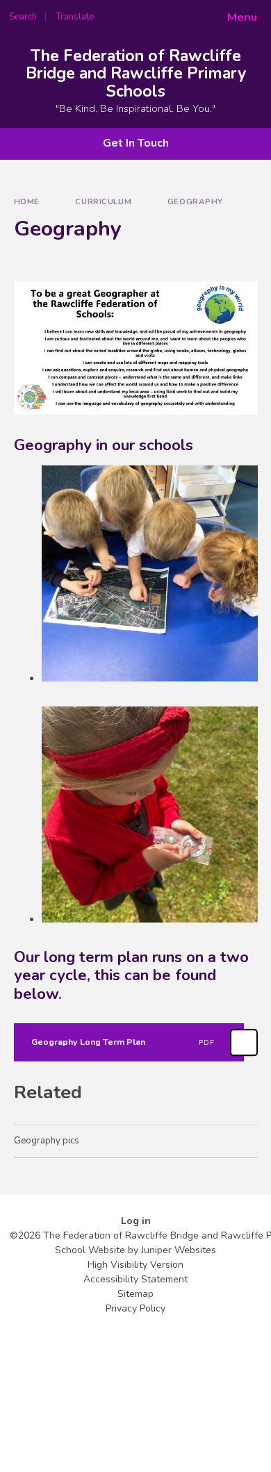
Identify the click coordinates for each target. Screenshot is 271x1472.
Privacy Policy (135, 1308)
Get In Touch (136, 143)
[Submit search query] (169, 12)
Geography (195, 201)
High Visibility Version (135, 1264)
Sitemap (135, 1293)
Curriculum (103, 201)
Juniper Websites (178, 1250)
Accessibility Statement (135, 1279)
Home (27, 201)
